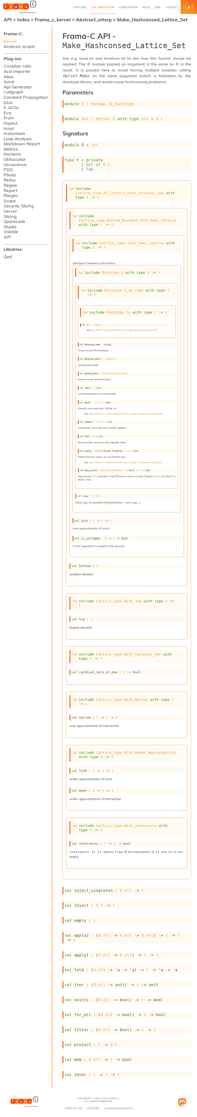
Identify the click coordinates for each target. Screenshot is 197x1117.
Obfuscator (15, 159)
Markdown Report (22, 143)
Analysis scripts (19, 46)
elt (145, 119)
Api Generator (18, 87)
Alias (8, 76)
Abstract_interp (94, 20)
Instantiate (14, 133)
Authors (93, 1108)
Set (85, 119)
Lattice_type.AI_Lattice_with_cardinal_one (119, 193)
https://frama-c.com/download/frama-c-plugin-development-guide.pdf (123, 330)
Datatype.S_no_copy (124, 290)
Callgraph (13, 92)
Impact (11, 123)
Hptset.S (105, 119)
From (9, 118)
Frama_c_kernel (53, 20)
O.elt (126, 890)
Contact (172, 7)
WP (7, 237)
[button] (189, 7)
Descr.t (111, 358)
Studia (10, 226)
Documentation (103, 7)
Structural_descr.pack (115, 373)
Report (10, 190)
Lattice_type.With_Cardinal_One (128, 654)
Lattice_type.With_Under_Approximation (136, 752)
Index (24, 20)
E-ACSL (11, 107)
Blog (146, 7)
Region (11, 185)
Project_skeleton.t (113, 470)
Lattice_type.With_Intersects (126, 826)
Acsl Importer (17, 71)
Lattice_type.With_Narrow (122, 699)
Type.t (98, 325)
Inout (9, 128)
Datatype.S (112, 272)
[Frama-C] (19, 13)
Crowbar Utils (17, 66)
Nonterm (12, 154)
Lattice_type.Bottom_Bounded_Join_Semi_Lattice (127, 220)
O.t (106, 164)
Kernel (10, 41)
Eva (7, 113)
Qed (8, 256)
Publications (128, 7)
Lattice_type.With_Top (119, 601)
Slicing (10, 216)
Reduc (10, 180)
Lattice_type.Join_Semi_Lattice (131, 243)
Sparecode (14, 221)
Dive (8, 102)
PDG (8, 169)
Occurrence (15, 164)
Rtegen (11, 195)
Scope (10, 201)
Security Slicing (19, 206)
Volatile (11, 231)
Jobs (157, 7)
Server (10, 211)
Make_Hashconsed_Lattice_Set (152, 20)
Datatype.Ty (118, 312)
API (8, 20)
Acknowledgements (118, 1108)
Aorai (9, 81)
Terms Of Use (73, 1108)
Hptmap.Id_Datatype (112, 104)
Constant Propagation (26, 97)
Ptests (10, 175)
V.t (159, 119)
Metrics (11, 149)
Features (80, 7)
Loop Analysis (18, 138)
